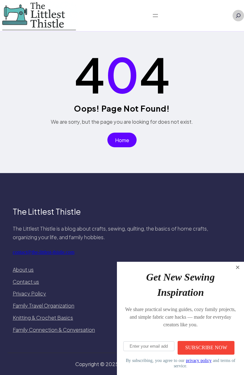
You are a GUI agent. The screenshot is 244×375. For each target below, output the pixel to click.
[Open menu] (155, 15)
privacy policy (199, 360)
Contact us (26, 281)
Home (122, 140)
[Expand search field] (238, 15)
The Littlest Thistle (47, 211)
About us (23, 269)
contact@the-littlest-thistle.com (43, 252)
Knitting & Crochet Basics (43, 317)
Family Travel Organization (43, 305)
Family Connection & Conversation (54, 329)
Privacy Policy (29, 293)
